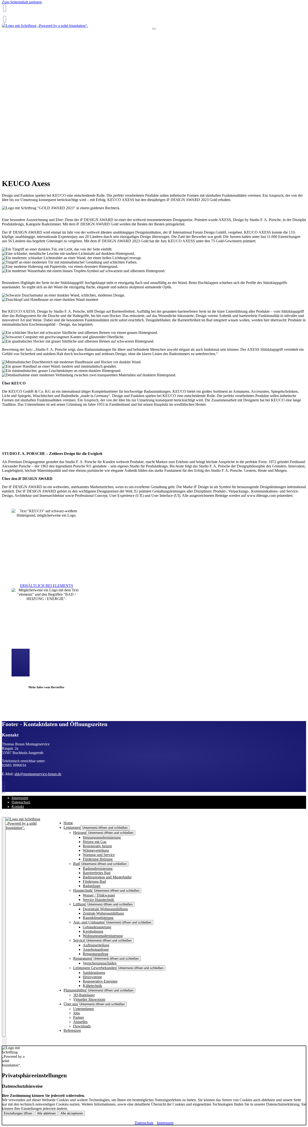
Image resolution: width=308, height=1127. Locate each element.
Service (78, 940)
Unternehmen (83, 1009)
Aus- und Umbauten (88, 922)
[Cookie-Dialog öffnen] (4, 1041)
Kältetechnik (92, 986)
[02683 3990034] (4, 785)
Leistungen (72, 827)
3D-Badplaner (84, 995)
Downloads (82, 1026)
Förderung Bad (94, 881)
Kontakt (18, 806)
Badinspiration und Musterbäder (107, 877)
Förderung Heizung (98, 859)
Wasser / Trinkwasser (99, 895)
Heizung (79, 832)
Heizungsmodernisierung (102, 837)
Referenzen (72, 1030)
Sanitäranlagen (94, 973)
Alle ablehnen (46, 1113)
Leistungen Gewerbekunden (94, 968)
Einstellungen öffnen (18, 1113)
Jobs (76, 1013)
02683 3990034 (14, 15)
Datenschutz (21, 802)
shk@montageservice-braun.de (37, 774)
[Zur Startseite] (45, 26)
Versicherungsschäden (99, 963)
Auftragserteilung (96, 945)
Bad (76, 864)
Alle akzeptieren (72, 1113)
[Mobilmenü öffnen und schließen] (154, 28)
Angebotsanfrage (96, 949)
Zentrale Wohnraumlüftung (103, 913)
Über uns (70, 1004)
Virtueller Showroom (89, 999)
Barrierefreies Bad (96, 873)
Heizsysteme (92, 977)
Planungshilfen (75, 990)
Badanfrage (91, 886)
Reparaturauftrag (95, 954)
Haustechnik (82, 890)
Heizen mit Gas (94, 842)
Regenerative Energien (100, 981)
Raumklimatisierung (98, 918)
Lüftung (79, 904)
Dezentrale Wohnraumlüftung (105, 909)
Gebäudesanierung (97, 927)
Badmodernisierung (98, 868)
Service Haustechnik (98, 900)
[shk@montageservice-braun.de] (4, 19)
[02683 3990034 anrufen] (4, 8)
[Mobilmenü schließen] (4, 927)
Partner (78, 1017)
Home (68, 823)
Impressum (20, 798)
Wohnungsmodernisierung (103, 936)
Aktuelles (80, 1022)
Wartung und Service (99, 855)
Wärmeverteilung (96, 850)
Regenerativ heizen (97, 846)
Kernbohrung (93, 931)
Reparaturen (82, 958)
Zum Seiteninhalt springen (22, 2)
